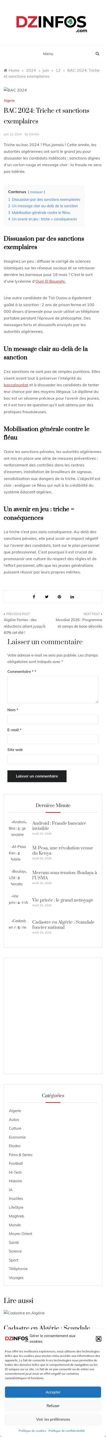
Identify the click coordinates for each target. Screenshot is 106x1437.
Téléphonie (18, 1268)
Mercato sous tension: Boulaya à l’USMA (64, 875)
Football (16, 1163)
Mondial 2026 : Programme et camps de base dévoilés (79, 623)
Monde (15, 1225)
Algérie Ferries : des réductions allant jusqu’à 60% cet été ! (24, 626)
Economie (17, 1137)
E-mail (14, 730)
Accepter (53, 1392)
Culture (15, 1128)
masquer (36, 192)
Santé (14, 1242)
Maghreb (16, 1216)
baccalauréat (16, 384)
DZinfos (34, 134)
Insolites (16, 1198)
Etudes (14, 1145)
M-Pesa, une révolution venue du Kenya (62, 850)
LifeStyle (16, 1207)
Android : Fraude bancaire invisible (59, 826)
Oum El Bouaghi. (50, 281)
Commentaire (20, 671)
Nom (12, 709)
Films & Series (20, 1154)
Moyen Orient (20, 1233)
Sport (13, 1260)
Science (15, 1251)
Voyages (16, 1277)
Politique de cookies (32, 1431)
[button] (98, 1338)
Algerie (9, 100)
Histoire (15, 1181)
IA (11, 1189)
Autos (14, 1119)
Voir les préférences (53, 1419)
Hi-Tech (15, 1172)
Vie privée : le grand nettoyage (62, 900)
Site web (15, 749)
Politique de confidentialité (67, 1431)
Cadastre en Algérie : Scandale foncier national (63, 924)
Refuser (53, 1405)
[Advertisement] (53, 1016)
